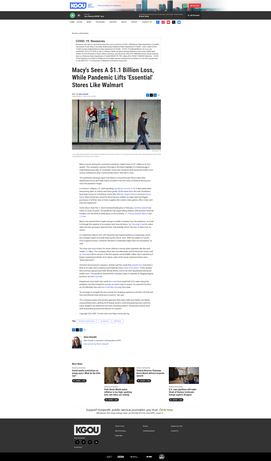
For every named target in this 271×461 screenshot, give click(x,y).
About (124, 22)
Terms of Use (119, 426)
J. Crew (82, 216)
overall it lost (136, 265)
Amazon (134, 194)
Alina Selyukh (83, 94)
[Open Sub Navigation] (84, 22)
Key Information (120, 431)
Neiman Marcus (141, 213)
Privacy (145, 426)
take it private (96, 276)
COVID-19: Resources (90, 41)
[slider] (82, 15)
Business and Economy (80, 33)
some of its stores (131, 268)
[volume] (79, 15)
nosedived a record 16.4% (124, 188)
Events (134, 22)
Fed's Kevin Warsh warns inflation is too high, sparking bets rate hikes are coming (118, 392)
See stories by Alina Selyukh (96, 344)
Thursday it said (138, 224)
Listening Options (149, 431)
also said (112, 281)
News (89, 22)
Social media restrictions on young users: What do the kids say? (86, 373)
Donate (195, 5)
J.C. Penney (129, 213)
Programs (100, 22)
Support (113, 22)
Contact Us (147, 22)
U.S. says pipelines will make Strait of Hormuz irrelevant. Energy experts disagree (182, 392)
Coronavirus (105, 321)
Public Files (118, 435)
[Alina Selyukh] (77, 342)
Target (126, 194)
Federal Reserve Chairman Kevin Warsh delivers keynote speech (150, 373)
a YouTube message (113, 287)
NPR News (117, 321)
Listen (79, 22)
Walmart (119, 194)
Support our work (177, 426)
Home (72, 22)
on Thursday (84, 254)
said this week (140, 208)
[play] (72, 15)
